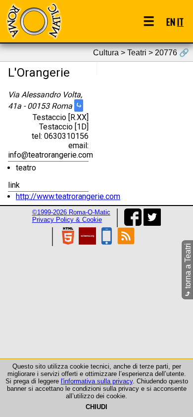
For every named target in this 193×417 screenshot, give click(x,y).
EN (170, 21)
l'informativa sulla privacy (97, 381)
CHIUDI (96, 407)
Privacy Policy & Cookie (67, 219)
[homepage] (33, 21)
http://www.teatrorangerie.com (68, 196)
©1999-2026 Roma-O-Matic (71, 212)
